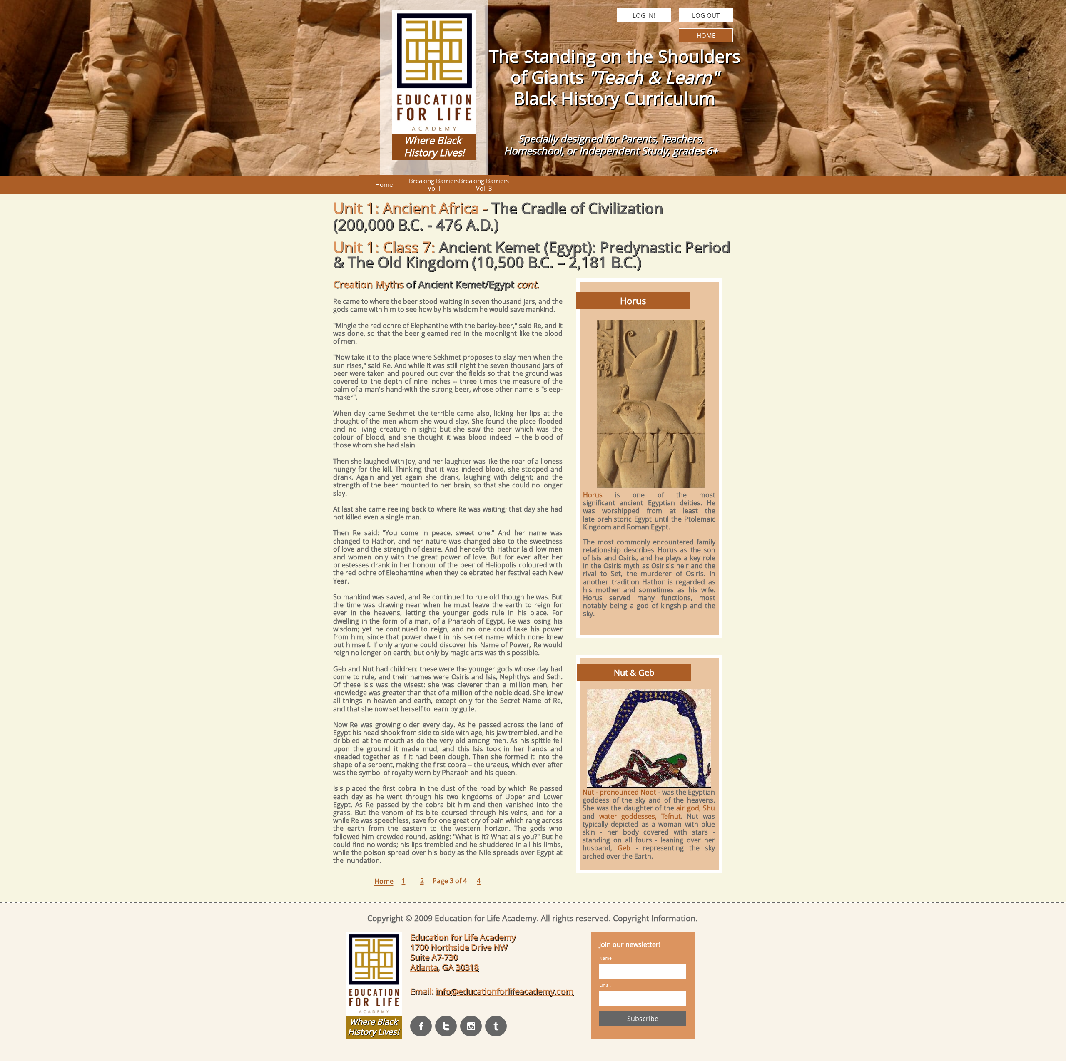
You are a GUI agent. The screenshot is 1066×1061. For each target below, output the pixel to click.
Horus (593, 494)
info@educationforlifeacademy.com (504, 991)
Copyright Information (654, 918)
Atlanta (424, 967)
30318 (467, 967)
